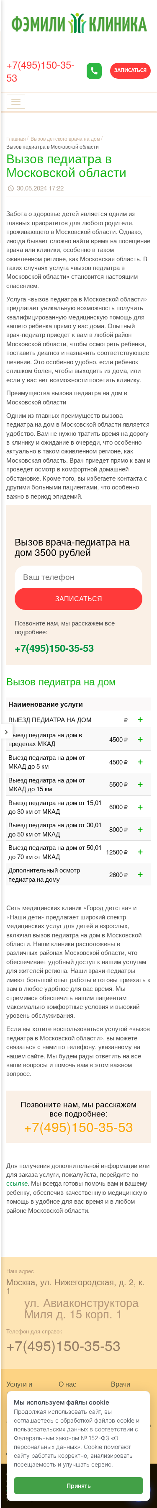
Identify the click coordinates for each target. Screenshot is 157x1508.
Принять (79, 1485)
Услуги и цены (19, 1388)
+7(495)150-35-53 (40, 71)
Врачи (120, 1384)
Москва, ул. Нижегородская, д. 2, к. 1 (75, 1286)
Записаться (130, 70)
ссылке (17, 1183)
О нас (67, 1384)
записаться (78, 598)
